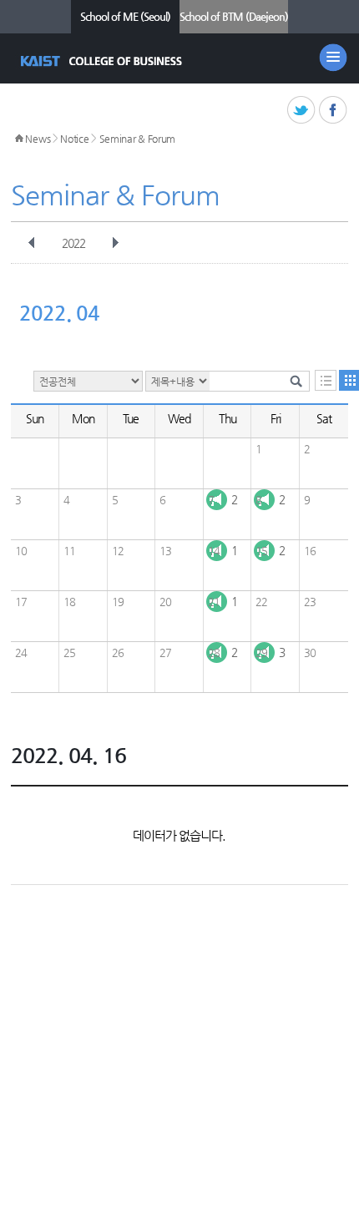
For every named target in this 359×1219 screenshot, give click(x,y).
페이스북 (333, 110)
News (37, 138)
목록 (325, 380)
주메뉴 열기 (333, 57)
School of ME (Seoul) (125, 16)
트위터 (301, 110)
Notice (74, 138)
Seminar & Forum (137, 138)
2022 (73, 243)
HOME (19, 138)
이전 (32, 243)
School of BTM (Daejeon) (234, 16)
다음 (115, 243)
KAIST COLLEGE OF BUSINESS (103, 61)
